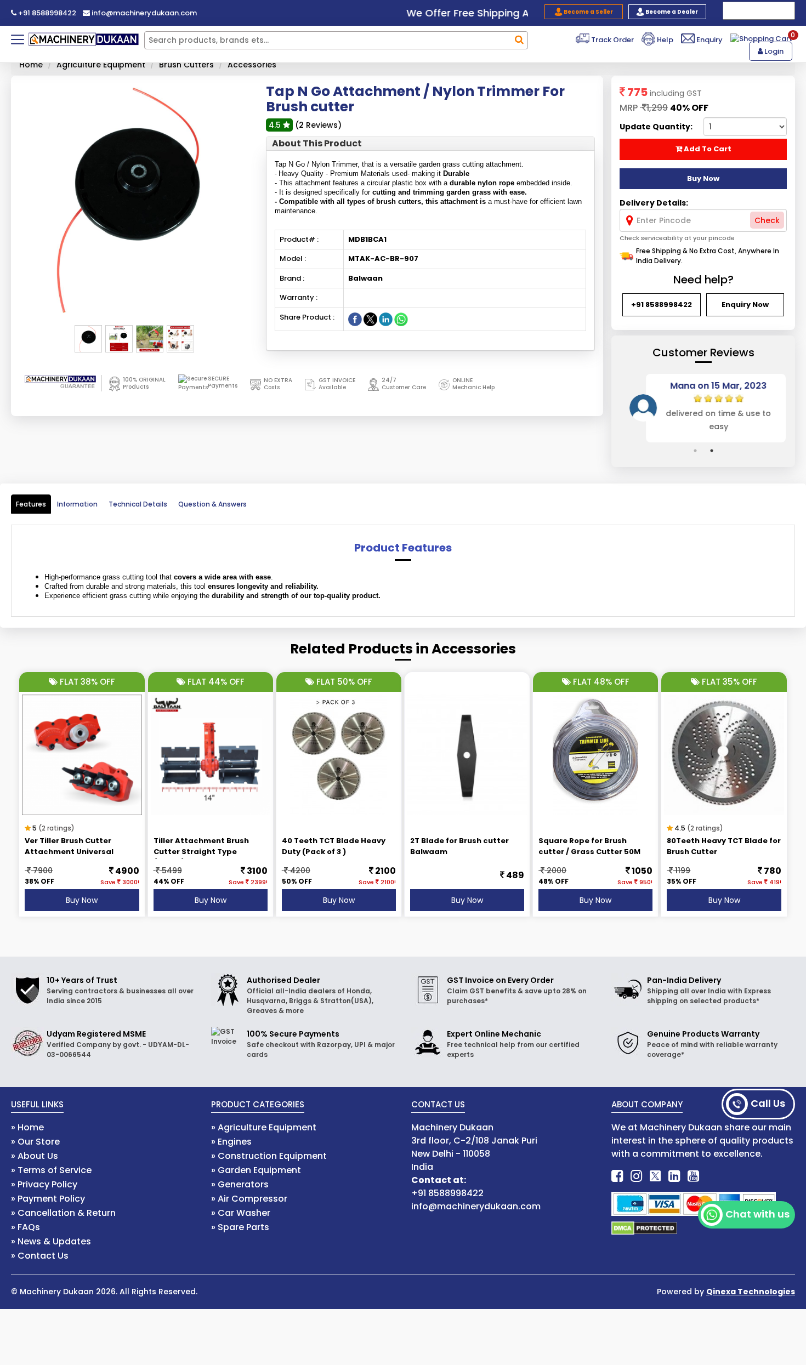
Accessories (252, 64)
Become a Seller (588, 12)
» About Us (34, 1156)
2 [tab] (711, 450)
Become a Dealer (671, 12)
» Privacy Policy (44, 1184)
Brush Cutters (186, 64)
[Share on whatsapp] (401, 319)
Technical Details (138, 504)
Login (773, 51)
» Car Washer (240, 1213)
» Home (27, 1127)
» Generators (240, 1184)
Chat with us (757, 1214)
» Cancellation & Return (63, 1213)
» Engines (231, 1141)
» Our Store (35, 1141)
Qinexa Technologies (750, 1291)
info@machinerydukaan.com (143, 13)
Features (31, 504)
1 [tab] (695, 450)
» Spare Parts (240, 1227)
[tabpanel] (703, 408)
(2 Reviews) (318, 125)
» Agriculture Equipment (263, 1127)
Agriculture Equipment (100, 64)
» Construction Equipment (269, 1156)
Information (77, 504)
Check (767, 220)
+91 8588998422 (46, 13)
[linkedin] (674, 1176)
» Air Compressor (249, 1198)
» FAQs (25, 1227)
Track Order (611, 40)
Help (664, 40)
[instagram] (636, 1176)
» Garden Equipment (256, 1170)
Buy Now (82, 900)
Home (31, 64)
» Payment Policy (48, 1198)
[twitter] (655, 1176)
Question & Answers (212, 504)
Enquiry (709, 40)
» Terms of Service (51, 1170)
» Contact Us (40, 1255)
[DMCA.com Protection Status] (644, 1227)
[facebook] (617, 1176)
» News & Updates (51, 1241)
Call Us (768, 1103)
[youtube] (693, 1176)
